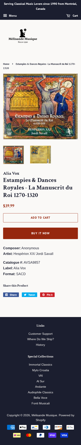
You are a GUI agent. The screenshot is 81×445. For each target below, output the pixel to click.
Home (6, 63)
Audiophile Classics (40, 392)
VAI (40, 375)
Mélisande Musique (44, 415)
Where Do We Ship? (40, 339)
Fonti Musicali (41, 403)
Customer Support (40, 333)
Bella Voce (40, 397)
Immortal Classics (40, 364)
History (40, 344)
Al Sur (40, 381)
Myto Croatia (40, 370)
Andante (40, 386)
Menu (12, 15)
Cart (75, 16)
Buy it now (40, 233)
